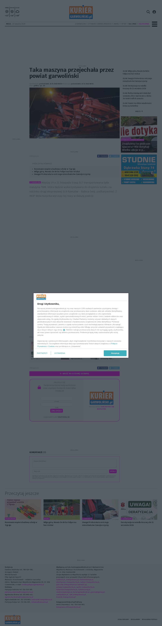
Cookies (51, 346)
